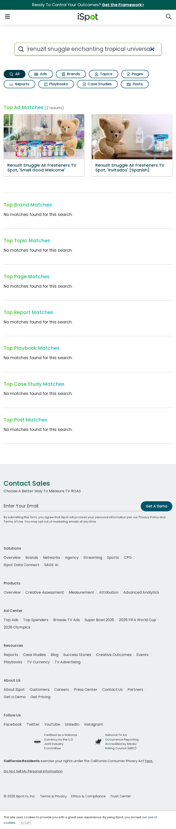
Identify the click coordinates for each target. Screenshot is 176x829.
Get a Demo (15, 697)
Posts (137, 84)
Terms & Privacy (53, 796)
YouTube (52, 724)
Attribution (108, 592)
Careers (61, 689)
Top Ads (11, 619)
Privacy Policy (149, 517)
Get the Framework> (123, 5)
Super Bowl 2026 (99, 619)
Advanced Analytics (141, 592)
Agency (72, 557)
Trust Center (120, 796)
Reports (21, 84)
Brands (73, 74)
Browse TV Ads (66, 619)
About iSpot (14, 689)
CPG (128, 557)
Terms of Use (13, 521)
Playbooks (58, 84)
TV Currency (38, 662)
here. (149, 761)
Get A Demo (156, 506)
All (16, 74)
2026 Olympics (17, 627)
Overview (12, 557)
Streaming (92, 557)
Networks (51, 557)
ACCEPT (26, 823)
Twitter (33, 724)
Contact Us (112, 689)
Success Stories (77, 654)
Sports (113, 557)
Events (142, 654)
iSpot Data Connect (21, 564)
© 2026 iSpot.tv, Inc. (20, 796)
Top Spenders (35, 619)
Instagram (93, 724)
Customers (40, 689)
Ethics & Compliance (88, 796)
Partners (135, 689)
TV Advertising (67, 662)
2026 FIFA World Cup (137, 619)
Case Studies (99, 84)
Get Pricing (40, 697)
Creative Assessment (44, 592)
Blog (54, 654)
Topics (105, 74)
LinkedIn (72, 724)
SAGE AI (51, 564)
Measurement (81, 592)
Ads (43, 74)
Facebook (13, 724)
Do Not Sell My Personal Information (33, 771)
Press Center (85, 689)
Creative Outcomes (114, 654)
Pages (137, 74)
